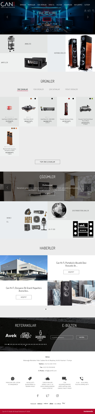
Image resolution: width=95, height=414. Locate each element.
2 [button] (7, 117)
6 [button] (13, 117)
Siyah (35, 98)
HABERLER (47, 248)
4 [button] (10, 117)
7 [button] (14, 147)
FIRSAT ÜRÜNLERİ (71, 89)
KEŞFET (47, 25)
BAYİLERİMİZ (78, 5)
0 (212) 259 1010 (50, 364)
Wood (14, 128)
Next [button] (87, 187)
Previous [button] (7, 187)
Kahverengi (31, 98)
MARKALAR (31, 5)
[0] (90, 10)
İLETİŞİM (87, 5)
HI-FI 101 (59, 5)
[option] (9, 109)
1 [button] (6, 117)
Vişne (69, 98)
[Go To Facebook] (37, 395)
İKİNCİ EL (51, 5)
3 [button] (9, 117)
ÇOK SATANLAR (54, 89)
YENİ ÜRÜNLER (41, 5)
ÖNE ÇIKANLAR (22, 89)
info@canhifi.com (51, 371)
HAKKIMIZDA (68, 5)
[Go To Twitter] (47, 395)
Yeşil (92, 98)
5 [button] (11, 147)
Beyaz (33, 98)
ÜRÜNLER (23, 5)
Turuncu (16, 128)
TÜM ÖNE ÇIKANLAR (47, 162)
